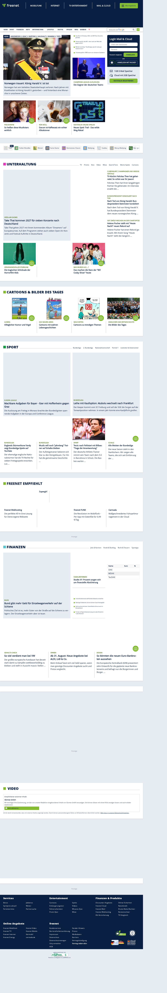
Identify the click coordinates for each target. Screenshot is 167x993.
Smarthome (134, 705)
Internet (55, 5)
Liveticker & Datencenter (130, 347)
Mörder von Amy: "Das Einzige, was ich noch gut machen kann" (89, 47)
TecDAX (111, 583)
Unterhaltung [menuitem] (37, 29)
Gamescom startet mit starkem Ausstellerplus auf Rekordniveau (93, 764)
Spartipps (135, 548)
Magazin (101, 852)
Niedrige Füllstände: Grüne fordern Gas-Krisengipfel (90, 604)
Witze (105, 165)
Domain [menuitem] (83, 29)
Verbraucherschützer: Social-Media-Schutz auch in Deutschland (89, 609)
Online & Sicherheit (104, 705)
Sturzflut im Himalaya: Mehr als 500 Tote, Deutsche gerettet (89, 36)
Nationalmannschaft (102, 347)
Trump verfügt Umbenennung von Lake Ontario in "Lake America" (89, 614)
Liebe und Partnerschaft (119, 986)
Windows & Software (120, 705)
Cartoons (135, 165)
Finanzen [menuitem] (20, 29)
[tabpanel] (36, 65)
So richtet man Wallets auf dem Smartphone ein (88, 775)
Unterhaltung (21, 164)
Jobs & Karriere (95, 548)
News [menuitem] (6, 29)
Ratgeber (98, 986)
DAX (110, 576)
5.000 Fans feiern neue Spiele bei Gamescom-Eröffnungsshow (92, 768)
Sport (12, 347)
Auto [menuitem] (28, 29)
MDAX (111, 580)
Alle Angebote (130, 5)
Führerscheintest (132, 852)
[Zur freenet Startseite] (10, 5)
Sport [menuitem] (12, 29)
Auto (12, 852)
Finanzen (16, 547)
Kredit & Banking (109, 548)
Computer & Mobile (87, 705)
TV (81, 165)
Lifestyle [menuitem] (50, 29)
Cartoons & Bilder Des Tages (35, 292)
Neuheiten (86, 852)
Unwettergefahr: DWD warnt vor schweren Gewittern (90, 52)
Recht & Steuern (124, 548)
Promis (86, 165)
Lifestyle (15, 985)
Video (99, 165)
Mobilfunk (36, 5)
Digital (14, 704)
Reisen (106, 986)
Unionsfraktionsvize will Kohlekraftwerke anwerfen (89, 600)
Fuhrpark (121, 852)
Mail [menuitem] (76, 29)
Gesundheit (134, 986)
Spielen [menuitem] (69, 29)
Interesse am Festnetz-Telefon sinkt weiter (87, 771)
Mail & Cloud (104, 5)
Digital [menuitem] (60, 29)
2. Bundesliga (88, 347)
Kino (92, 165)
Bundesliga (77, 347)
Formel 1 (115, 347)
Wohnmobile (110, 852)
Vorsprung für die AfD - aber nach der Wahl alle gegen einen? (89, 42)
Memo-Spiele (125, 165)
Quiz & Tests (113, 165)
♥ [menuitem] (89, 29)
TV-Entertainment (78, 5)
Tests (94, 852)
